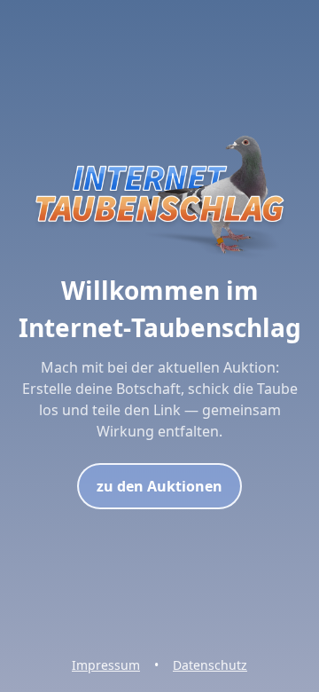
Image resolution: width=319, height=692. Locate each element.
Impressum (106, 665)
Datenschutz (210, 665)
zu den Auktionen (159, 486)
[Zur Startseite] (159, 261)
